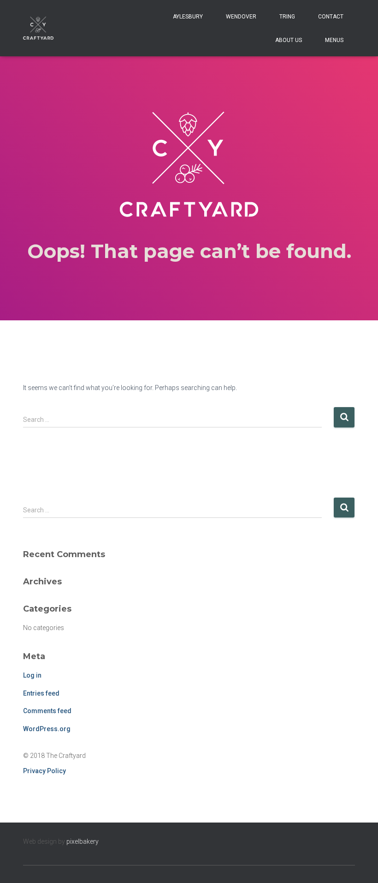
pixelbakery (82, 841)
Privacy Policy (44, 771)
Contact (330, 16)
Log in (32, 675)
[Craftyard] (38, 28)
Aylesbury (188, 16)
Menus (334, 40)
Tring (287, 16)
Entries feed (41, 693)
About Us (288, 40)
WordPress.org (47, 729)
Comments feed (47, 711)
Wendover (241, 16)
